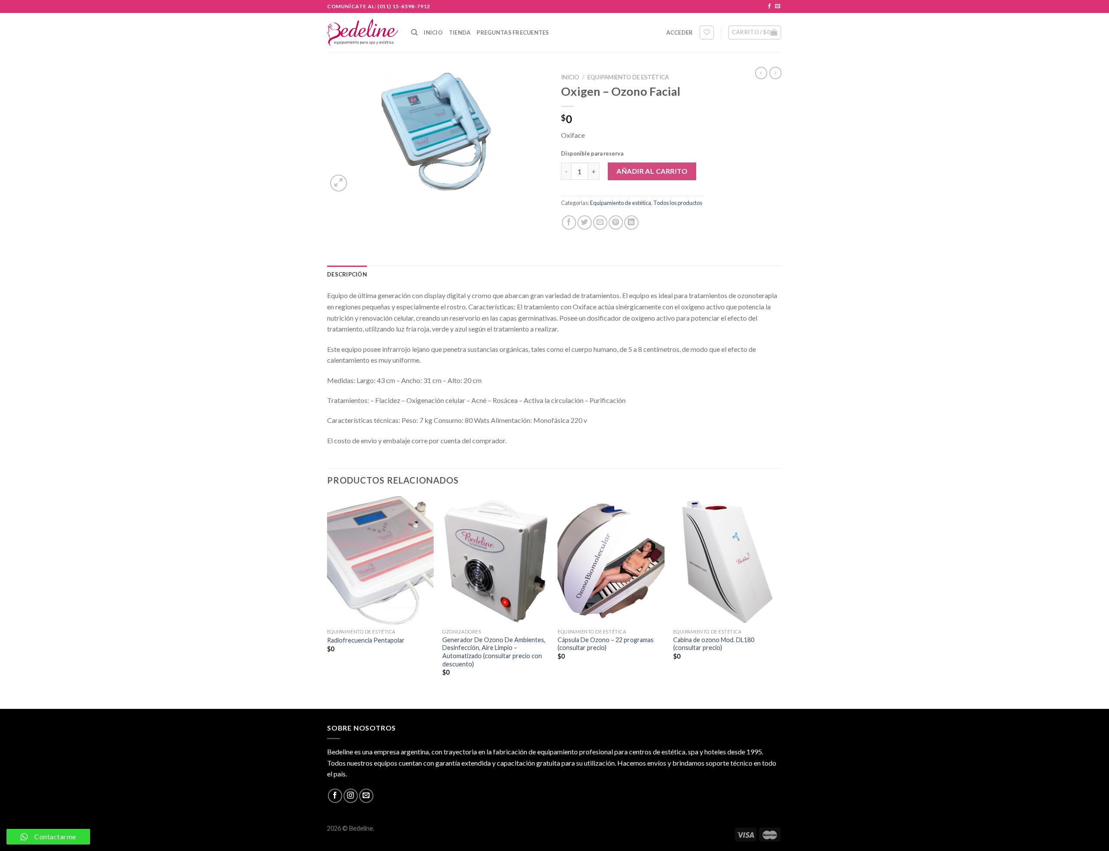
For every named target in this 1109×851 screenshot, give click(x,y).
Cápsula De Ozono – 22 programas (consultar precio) (606, 644)
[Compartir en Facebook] (569, 222)
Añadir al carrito (651, 171)
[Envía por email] (600, 222)
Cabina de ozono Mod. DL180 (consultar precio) (713, 644)
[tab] (347, 274)
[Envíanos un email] (777, 6)
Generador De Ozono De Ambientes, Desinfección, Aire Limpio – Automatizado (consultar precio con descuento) (493, 652)
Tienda (460, 32)
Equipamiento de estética (628, 77)
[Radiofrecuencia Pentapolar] (380, 560)
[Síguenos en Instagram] (351, 796)
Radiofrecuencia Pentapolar (366, 640)
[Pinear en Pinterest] (616, 222)
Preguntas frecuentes (513, 32)
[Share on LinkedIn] (631, 222)
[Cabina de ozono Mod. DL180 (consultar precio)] (726, 560)
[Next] (779, 601)
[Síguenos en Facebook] (769, 6)
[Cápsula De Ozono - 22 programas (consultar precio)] (611, 560)
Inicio (433, 32)
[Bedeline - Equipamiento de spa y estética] (362, 32)
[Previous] (327, 601)
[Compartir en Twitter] (584, 222)
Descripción (347, 274)
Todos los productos (677, 202)
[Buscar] (414, 32)
